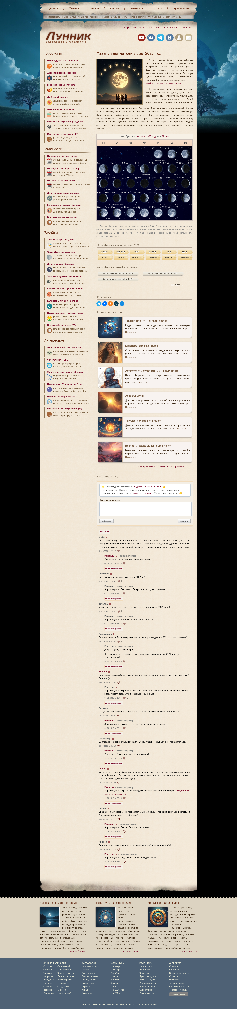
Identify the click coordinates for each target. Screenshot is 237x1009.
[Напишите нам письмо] (188, 38)
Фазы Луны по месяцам (61, 252)
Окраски (47, 970)
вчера (74, 156)
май (169, 252)
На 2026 (51, 181)
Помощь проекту (179, 994)
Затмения (144, 973)
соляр (65, 17)
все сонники (74, 348)
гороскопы (95, 17)
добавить (106, 521)
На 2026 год (117, 990)
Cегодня (74, 8)
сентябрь (137, 257)
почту (135, 493)
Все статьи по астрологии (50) (64, 409)
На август (52, 168)
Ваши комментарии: (109, 500)
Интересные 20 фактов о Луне (64, 384)
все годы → (177, 285)
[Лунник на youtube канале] (142, 38)
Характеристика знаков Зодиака (65, 372)
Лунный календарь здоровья (63, 193)
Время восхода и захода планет (65, 313)
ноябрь (168, 257)
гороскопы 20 (166, 467)
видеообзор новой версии (147, 487)
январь (105, 252)
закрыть (184, 521)
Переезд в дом (65, 976)
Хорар (85, 990)
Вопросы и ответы (179, 973)
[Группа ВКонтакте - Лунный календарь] (170, 38)
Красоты (47, 983)
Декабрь (115, 980)
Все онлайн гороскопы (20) (62, 134)
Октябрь (115, 973)
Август (94, 8)
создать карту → (188, 951)
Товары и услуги (178, 990)
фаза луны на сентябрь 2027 (118, 273)
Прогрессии (88, 983)
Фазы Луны (138, 8)
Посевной (48, 990)
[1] (107, 537)
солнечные (75, 276)
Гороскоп (114, 8)
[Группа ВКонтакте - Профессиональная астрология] (151, 38)
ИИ (160, 8)
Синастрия (87, 993)
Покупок (61, 983)
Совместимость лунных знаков (65, 289)
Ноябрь (114, 976)
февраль (121, 252)
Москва (187, 27)
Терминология (176, 983)
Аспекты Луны (147, 980)
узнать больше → (79, 951)
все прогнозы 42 (147, 467)
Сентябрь (116, 970)
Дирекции (86, 986)
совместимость (52, 17)
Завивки (47, 973)
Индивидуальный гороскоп (62, 61)
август (121, 257)
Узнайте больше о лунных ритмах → (166, 83)
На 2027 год (117, 986)
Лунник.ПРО (181, 8)
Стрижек (47, 966)
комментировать (113, 568)
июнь (185, 252)
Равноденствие (147, 993)
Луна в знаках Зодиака (60, 264)
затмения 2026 (173, 17)
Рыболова (48, 993)
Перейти (129, 332)
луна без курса (156, 17)
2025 (60, 181)
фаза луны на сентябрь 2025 (118, 279)
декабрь (185, 257)
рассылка (154, 27)
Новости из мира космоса (62, 396)
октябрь (153, 257)
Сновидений (63, 966)
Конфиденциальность (180, 986)
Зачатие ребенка (66, 973)
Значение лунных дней (60, 240)
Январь (114, 983)
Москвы (166, 136)
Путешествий (64, 993)
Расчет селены (90, 976)
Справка (173, 976)
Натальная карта (90, 966)
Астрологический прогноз (61, 73)
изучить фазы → (132, 951)
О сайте (173, 966)
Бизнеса (61, 990)
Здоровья (48, 976)
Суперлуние (145, 990)
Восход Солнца (147, 986)
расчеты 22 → (183, 467)
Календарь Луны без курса (62, 301)
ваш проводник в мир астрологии (66, 41)
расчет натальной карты (114, 17)
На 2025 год (117, 993)
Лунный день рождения (60, 109)
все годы (69, 181)
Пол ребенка (64, 970)
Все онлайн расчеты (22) (61, 325)
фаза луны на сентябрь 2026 (163, 273)
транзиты (83, 17)
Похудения (49, 980)
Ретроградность (147, 983)
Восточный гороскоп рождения (65, 122)
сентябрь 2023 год (146, 136)
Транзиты (86, 970)
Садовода (48, 986)
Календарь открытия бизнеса (63, 205)
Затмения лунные (57, 276)
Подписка (174, 980)
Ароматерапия (64, 980)
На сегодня (53, 156)
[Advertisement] (68, 444)
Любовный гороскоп (58, 97)
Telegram (147, 493)
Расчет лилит (89, 973)
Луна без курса (147, 976)
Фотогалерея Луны (57, 360)
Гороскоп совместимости (61, 85)
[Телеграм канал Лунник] (160, 38)
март (136, 252)
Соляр (85, 980)
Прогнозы (53, 8)
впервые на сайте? (134, 27)
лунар (73, 17)
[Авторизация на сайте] (179, 38)
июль (105, 257)
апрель (152, 252)
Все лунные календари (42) (62, 217)
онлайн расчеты (138, 17)
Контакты (174, 970)
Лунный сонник (56, 348)
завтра (65, 156)
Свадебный (63, 986)
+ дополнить (170, 27)
